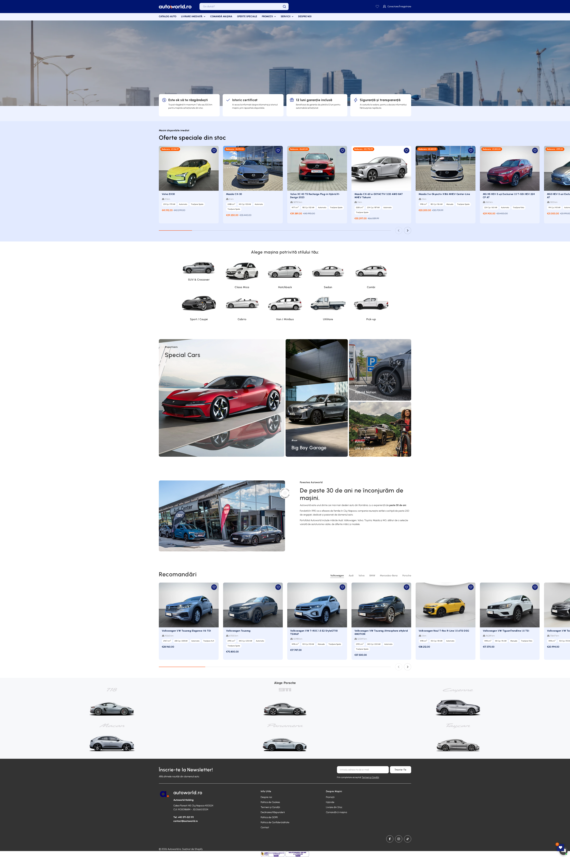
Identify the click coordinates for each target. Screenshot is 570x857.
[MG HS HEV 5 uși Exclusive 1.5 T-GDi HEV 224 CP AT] (510, 168)
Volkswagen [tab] (337, 575)
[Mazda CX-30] (253, 168)
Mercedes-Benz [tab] (389, 575)
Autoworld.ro (174, 849)
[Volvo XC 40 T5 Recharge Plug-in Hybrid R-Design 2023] (317, 168)
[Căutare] (284, 6)
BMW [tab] (372, 575)
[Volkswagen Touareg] (253, 605)
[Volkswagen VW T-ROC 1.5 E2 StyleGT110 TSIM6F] (317, 605)
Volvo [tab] (361, 575)
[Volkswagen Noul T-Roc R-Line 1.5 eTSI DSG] (445, 605)
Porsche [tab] (406, 575)
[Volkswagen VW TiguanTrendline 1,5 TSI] (510, 605)
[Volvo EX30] (189, 168)
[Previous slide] (398, 230)
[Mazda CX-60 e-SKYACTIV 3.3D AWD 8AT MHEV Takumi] (381, 168)
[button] (214, 150)
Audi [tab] (351, 575)
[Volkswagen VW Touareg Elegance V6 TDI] (189, 605)
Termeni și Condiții (370, 777)
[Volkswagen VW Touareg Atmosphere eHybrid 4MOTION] (381, 605)
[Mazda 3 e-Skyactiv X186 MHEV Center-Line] (445, 168)
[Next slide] (407, 230)
